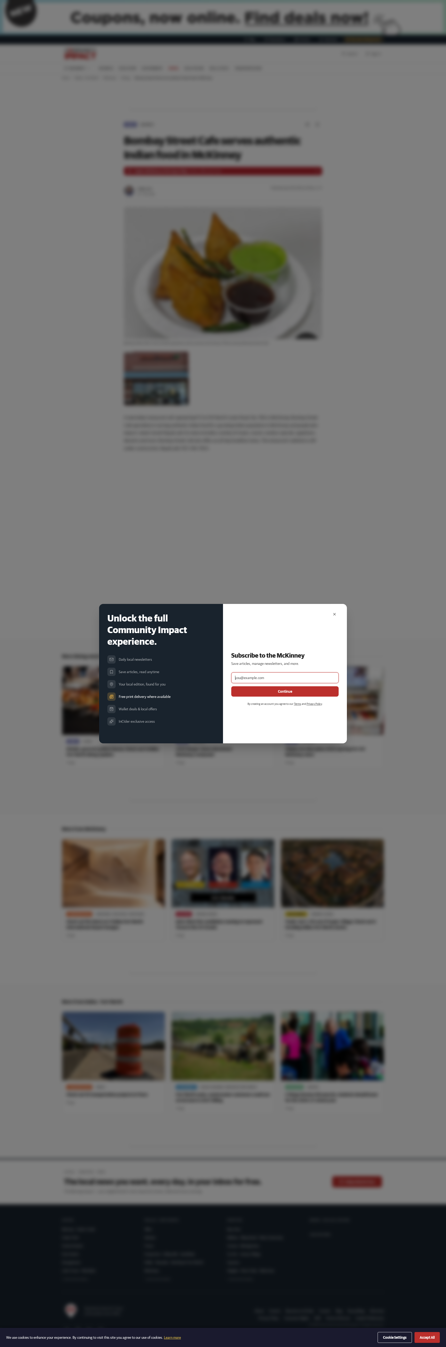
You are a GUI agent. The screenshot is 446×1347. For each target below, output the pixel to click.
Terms (297, 703)
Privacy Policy (314, 703)
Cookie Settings (395, 1337)
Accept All (427, 1337)
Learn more (172, 1337)
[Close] (334, 614)
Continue (285, 691)
